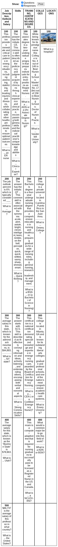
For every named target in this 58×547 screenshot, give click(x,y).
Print (40, 4)
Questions (29, 2)
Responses (30, 5)
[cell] (6, 103)
